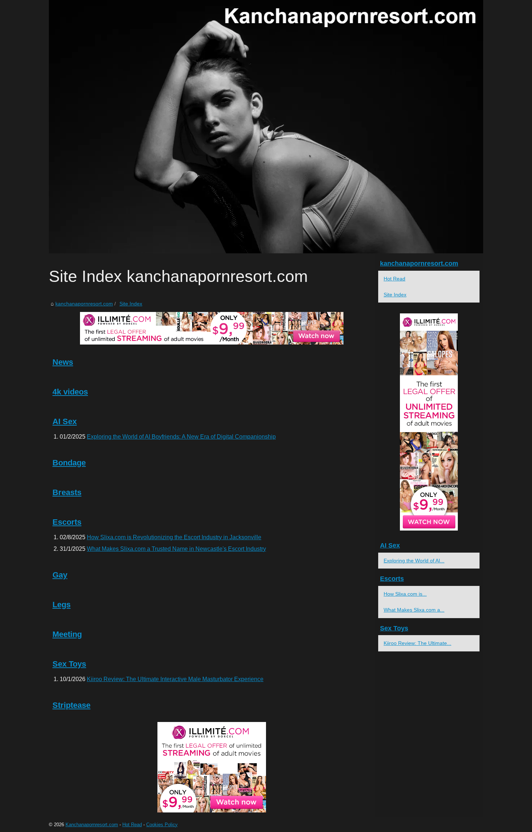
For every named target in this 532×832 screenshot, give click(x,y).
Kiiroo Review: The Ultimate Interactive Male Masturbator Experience (175, 679)
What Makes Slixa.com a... (414, 610)
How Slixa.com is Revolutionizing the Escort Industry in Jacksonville (174, 537)
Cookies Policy (162, 824)
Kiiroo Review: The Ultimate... (417, 643)
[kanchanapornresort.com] (266, 126)
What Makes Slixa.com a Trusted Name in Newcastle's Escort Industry (176, 549)
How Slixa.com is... (405, 594)
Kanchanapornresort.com (92, 824)
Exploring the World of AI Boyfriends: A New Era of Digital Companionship (181, 437)
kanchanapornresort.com (84, 304)
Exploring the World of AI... (414, 560)
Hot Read (394, 279)
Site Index (130, 304)
